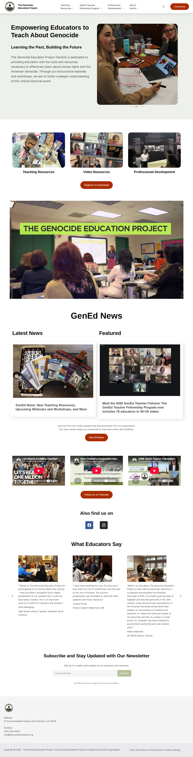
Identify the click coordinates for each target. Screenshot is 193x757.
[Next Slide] (180, 596)
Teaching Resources (66, 7)
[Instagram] (104, 525)
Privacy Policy (156, 750)
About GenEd (133, 7)
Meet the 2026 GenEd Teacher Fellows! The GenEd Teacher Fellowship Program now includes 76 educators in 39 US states (134, 407)
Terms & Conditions (139, 750)
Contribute (179, 6)
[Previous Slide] (12, 596)
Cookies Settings (172, 750)
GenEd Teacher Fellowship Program (89, 7)
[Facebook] (89, 525)
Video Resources (96, 172)
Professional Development (114, 7)
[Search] (163, 7)
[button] (100, 64)
